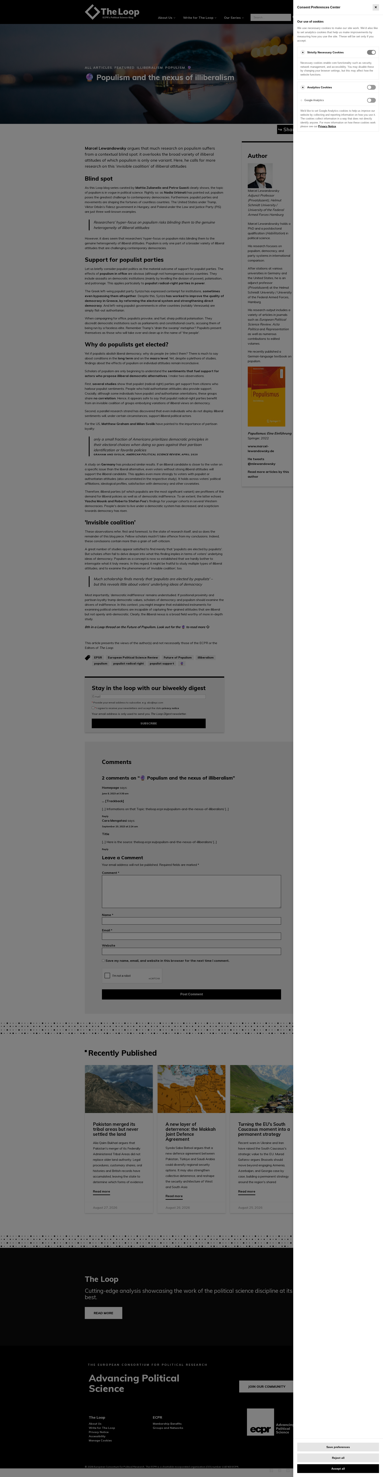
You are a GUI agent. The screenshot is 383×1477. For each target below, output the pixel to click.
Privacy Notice (327, 126)
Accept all (338, 1468)
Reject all (338, 1457)
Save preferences (338, 1447)
